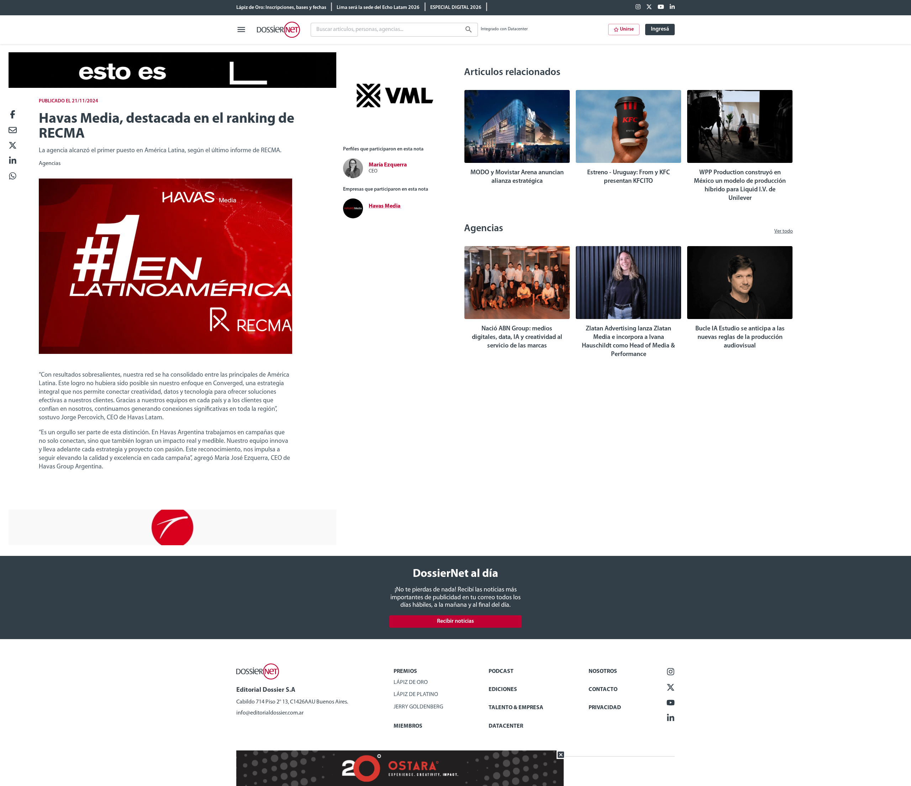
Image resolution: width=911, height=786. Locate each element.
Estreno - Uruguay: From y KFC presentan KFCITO (628, 177)
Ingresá (660, 29)
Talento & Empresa (516, 708)
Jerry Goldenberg (418, 707)
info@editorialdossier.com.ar (270, 713)
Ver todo (783, 231)
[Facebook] (638, 7)
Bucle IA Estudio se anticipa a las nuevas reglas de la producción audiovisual (740, 337)
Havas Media (385, 206)
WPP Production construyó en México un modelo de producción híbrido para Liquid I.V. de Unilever (740, 186)
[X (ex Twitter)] (649, 7)
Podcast (501, 671)
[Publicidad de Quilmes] (172, 86)
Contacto (603, 689)
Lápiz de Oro (411, 682)
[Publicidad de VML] (395, 137)
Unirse (627, 29)
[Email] (13, 131)
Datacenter (506, 726)
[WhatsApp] (13, 176)
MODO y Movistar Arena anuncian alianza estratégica (517, 177)
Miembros (408, 726)
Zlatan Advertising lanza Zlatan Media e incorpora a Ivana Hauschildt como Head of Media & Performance (628, 342)
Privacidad (605, 708)
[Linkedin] (672, 7)
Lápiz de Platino (416, 694)
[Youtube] (661, 7)
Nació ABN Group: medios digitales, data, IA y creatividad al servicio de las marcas (517, 337)
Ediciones (503, 689)
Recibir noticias (455, 621)
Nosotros (603, 671)
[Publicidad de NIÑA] (172, 544)
